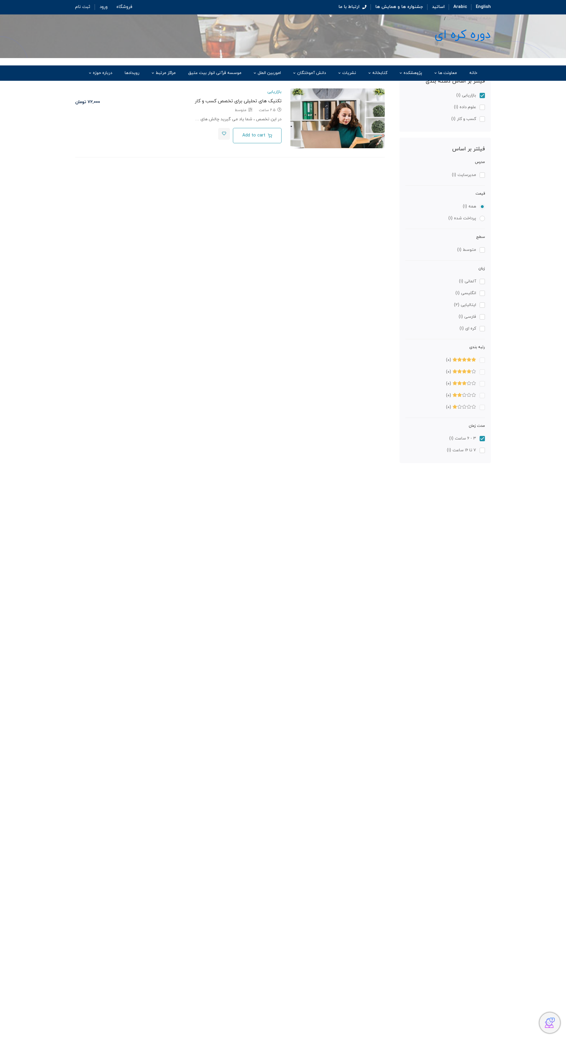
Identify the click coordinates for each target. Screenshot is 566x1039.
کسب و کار (463, 119)
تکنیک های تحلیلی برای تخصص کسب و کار (238, 101)
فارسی (467, 317)
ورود (104, 7)
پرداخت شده (462, 218)
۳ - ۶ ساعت (462, 438)
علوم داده (465, 107)
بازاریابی (466, 95)
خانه (487, 18)
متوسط (466, 250)
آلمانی (467, 281)
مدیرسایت (464, 175)
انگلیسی (465, 293)
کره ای (468, 328)
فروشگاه (124, 7)
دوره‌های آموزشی (462, 18)
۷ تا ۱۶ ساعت (461, 450)
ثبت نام (82, 7)
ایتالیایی (465, 305)
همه (469, 206)
